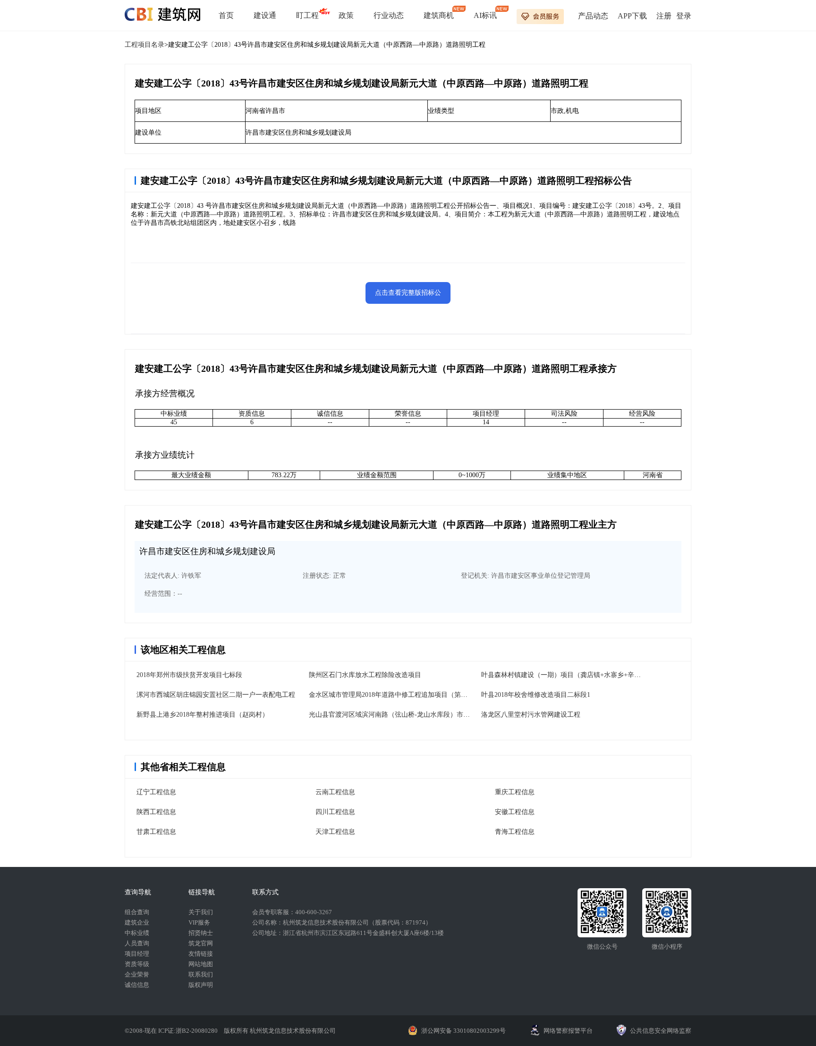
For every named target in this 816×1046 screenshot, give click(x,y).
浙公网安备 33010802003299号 (463, 1030)
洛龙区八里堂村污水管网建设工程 (530, 714)
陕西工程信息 (156, 811)
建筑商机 (439, 15)
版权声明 (200, 984)
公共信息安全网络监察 (660, 1030)
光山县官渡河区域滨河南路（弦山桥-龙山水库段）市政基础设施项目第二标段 (422, 714)
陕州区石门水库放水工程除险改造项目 (365, 674)
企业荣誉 (137, 974)
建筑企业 (137, 922)
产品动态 (593, 16)
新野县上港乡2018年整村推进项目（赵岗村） (202, 714)
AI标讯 (485, 15)
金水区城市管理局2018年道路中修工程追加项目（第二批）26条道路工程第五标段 (428, 694)
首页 (226, 15)
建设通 (265, 15)
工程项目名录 (144, 44)
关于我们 (200, 912)
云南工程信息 (335, 792)
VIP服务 (199, 922)
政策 (346, 15)
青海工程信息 (515, 831)
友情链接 (200, 953)
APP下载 (632, 16)
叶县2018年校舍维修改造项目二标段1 (535, 694)
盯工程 (307, 15)
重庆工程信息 (515, 792)
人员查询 (137, 943)
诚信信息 (137, 984)
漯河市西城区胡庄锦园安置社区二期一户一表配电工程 (215, 694)
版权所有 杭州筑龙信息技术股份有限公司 (280, 1030)
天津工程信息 (335, 831)
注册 (664, 16)
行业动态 (389, 15)
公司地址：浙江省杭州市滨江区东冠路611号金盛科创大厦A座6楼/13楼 (348, 932)
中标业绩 (137, 932)
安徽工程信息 (515, 811)
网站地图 (200, 964)
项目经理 (137, 953)
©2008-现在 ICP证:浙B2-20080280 (172, 1030)
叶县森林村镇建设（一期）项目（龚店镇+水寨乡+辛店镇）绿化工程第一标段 (594, 674)
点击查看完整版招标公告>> (408, 296)
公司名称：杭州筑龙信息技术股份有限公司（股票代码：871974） (342, 922)
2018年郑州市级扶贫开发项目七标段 (189, 674)
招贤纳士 (200, 932)
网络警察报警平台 (568, 1030)
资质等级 (137, 964)
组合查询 (137, 912)
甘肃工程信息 (156, 831)
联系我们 (200, 974)
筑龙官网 (200, 943)
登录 (683, 16)
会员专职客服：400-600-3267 (292, 912)
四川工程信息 (335, 811)
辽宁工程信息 (156, 792)
